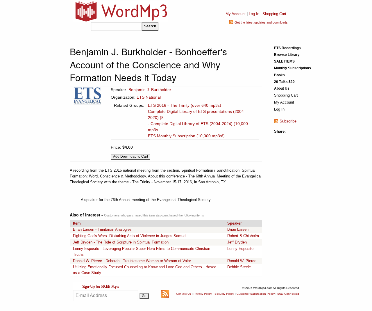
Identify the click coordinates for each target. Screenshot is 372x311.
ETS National (149, 97)
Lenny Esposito (240, 248)
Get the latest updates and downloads (261, 22)
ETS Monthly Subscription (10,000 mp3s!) (186, 136)
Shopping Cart (274, 14)
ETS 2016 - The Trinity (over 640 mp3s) (184, 105)
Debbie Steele (239, 267)
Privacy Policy (203, 293)
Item (77, 223)
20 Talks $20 (284, 82)
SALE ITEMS (284, 61)
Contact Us (183, 293)
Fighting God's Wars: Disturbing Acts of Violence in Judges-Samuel (129, 236)
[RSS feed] (165, 293)
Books (279, 75)
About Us (281, 88)
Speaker (234, 223)
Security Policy (224, 293)
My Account (236, 14)
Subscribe (288, 121)
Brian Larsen (237, 229)
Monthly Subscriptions (292, 68)
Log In (254, 14)
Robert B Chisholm (243, 236)
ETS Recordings (287, 48)
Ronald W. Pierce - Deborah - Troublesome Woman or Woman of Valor (132, 261)
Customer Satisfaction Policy (256, 293)
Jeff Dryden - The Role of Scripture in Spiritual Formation (121, 242)
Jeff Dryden (237, 242)
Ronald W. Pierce (241, 261)
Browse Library (287, 55)
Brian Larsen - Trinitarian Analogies (102, 229)
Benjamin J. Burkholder (149, 89)
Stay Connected (288, 293)
